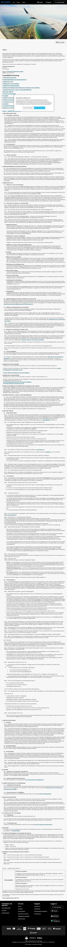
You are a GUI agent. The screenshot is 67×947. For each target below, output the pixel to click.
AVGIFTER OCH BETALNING (9, 93)
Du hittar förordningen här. (45, 793)
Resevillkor (20, 908)
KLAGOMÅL (5, 95)
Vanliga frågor (37, 908)
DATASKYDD (6, 104)
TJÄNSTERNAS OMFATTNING (9, 77)
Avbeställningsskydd (6, 908)
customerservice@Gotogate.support (14, 71)
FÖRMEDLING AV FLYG (8, 81)
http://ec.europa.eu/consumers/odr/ (43, 824)
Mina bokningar (37, 913)
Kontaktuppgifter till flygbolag (40, 911)
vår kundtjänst (46, 420)
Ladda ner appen (21, 918)
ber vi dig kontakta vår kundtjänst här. (35, 779)
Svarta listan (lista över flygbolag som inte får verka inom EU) (18, 304)
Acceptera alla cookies (40, 107)
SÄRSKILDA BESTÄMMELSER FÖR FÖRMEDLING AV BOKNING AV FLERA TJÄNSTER (21, 87)
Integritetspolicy (21, 911)
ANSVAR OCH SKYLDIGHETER (9, 99)
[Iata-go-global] (26, 937)
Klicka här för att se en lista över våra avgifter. (33, 339)
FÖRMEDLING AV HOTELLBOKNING (11, 83)
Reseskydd (4, 910)
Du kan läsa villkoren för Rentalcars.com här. (13, 383)
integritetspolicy (16, 830)
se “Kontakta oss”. (40, 449)
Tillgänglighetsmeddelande (23, 916)
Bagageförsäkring (5, 913)
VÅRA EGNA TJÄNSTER (8, 91)
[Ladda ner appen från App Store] (55, 916)
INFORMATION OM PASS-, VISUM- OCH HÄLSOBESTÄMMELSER (17, 89)
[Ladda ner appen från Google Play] (55, 921)
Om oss (19, 906)
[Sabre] (39, 938)
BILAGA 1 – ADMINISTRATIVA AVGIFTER (11, 111)
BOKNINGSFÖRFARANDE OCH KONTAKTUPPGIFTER (14, 79)
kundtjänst (48, 452)
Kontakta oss (37, 906)
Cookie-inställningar (27, 107)
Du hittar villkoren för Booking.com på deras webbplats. (16, 372)
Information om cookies (23, 913)
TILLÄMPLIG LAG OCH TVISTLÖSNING (12, 101)
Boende (18, 2)
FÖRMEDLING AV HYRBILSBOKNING (11, 85)
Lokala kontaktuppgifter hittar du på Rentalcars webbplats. (17, 382)
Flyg (14, 2)
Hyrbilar (23, 2)
